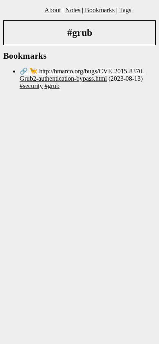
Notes (72, 10)
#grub (52, 85)
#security (31, 85)
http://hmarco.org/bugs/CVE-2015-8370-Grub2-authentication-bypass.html (82, 75)
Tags (125, 10)
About (52, 10)
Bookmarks (100, 10)
